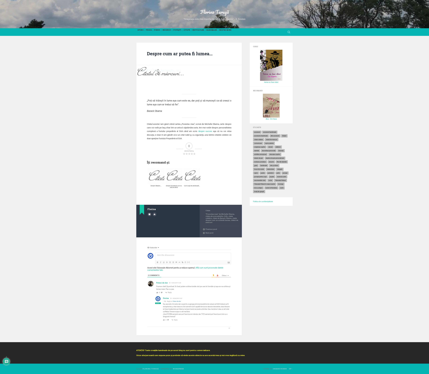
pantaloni (271, 173)
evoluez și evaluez (260, 162)
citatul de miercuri (271, 139)
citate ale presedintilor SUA (217, 216)
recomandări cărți (259, 180)
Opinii (140, 30)
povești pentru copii (260, 177)
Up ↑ (291, 369)
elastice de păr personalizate (275, 158)
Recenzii (167, 30)
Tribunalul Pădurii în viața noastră (264, 184)
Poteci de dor (177, 301)
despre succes (205, 131)
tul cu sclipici (258, 188)
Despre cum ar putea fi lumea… (180, 54)
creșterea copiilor (259, 147)
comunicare (258, 143)
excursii (271, 162)
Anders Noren (280, 369)
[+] (188, 262)
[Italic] (160, 262)
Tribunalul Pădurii (280, 180)
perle (278, 173)
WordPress (178, 369)
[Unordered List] (173, 262)
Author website (154, 214)
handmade (263, 165)
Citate (187, 30)
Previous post (211, 229)
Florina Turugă (214, 12)
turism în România (271, 188)
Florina (166, 298)
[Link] (182, 262)
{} (185, 262)
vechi (281, 188)
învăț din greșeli (259, 191)
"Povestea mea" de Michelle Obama (220, 214)
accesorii (257, 132)
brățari (284, 136)
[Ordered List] (170, 262)
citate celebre (258, 139)
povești (285, 173)
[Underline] (163, 262)
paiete (263, 173)
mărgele (279, 169)
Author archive (149, 214)
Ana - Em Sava (271, 119)
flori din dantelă (282, 162)
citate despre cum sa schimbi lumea (221, 219)
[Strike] (166, 262)
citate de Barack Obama (222, 218)
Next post (209, 233)
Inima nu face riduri (271, 82)
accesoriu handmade (261, 136)
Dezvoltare (198, 30)
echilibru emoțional (260, 154)
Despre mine (225, 30)
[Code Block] (179, 262)
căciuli (270, 147)
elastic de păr (258, 158)
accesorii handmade (269, 132)
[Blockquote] (176, 262)
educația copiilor (274, 154)
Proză (149, 30)
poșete (272, 177)
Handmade (211, 30)
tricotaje (280, 184)
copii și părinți (269, 143)
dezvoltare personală (268, 150)
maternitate (270, 169)
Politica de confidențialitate (263, 202)
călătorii (278, 147)
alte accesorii (275, 136)
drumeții (281, 150)
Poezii (157, 30)
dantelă (256, 150)
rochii (270, 180)
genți (255, 165)
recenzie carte (281, 177)
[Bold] (157, 262)
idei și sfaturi (274, 165)
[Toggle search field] (289, 32)
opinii (256, 173)
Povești (177, 30)
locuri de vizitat (259, 169)
